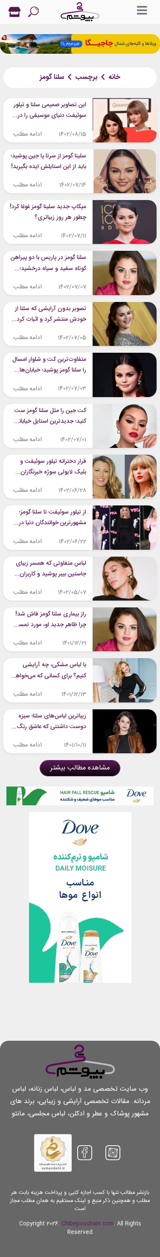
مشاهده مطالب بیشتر (80, 768)
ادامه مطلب (27, 134)
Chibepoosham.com (87, 1223)
